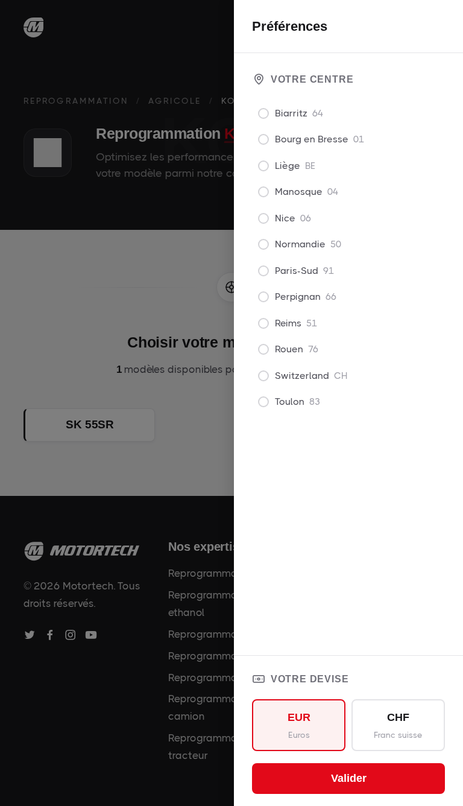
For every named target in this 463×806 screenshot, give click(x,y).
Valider (349, 778)
